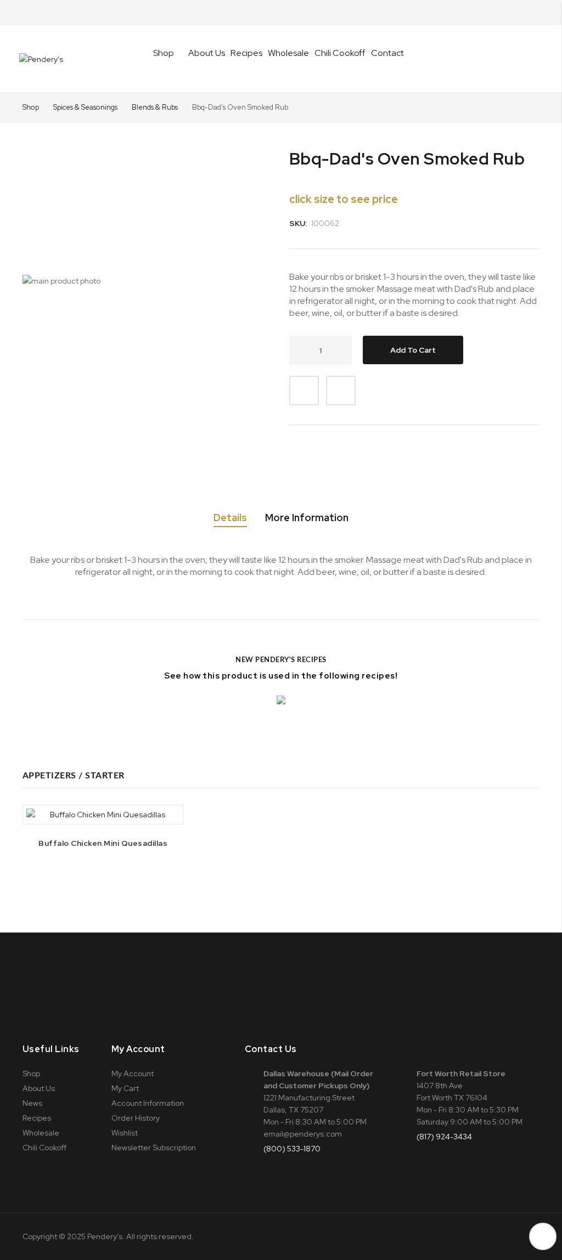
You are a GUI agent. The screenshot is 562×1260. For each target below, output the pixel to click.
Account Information (147, 1103)
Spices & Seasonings (86, 107)
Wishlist (124, 1133)
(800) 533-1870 (292, 1149)
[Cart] (535, 59)
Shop (31, 107)
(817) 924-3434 (444, 1137)
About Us (206, 53)
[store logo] (41, 59)
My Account (132, 1073)
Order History (135, 1118)
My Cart (125, 1088)
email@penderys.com (302, 1134)
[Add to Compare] (341, 390)
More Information (307, 517)
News (32, 1103)
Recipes (246, 53)
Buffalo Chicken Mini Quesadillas (102, 843)
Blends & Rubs (155, 107)
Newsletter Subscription (153, 1147)
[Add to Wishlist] (304, 390)
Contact (387, 53)
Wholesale (288, 53)
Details (230, 517)
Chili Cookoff (340, 53)
